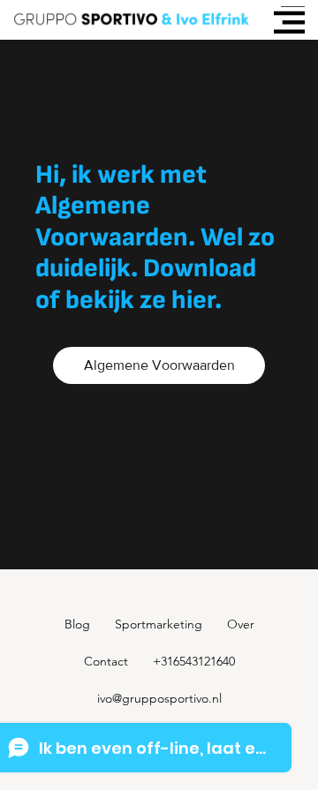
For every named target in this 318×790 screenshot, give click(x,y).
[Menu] (289, 22)
